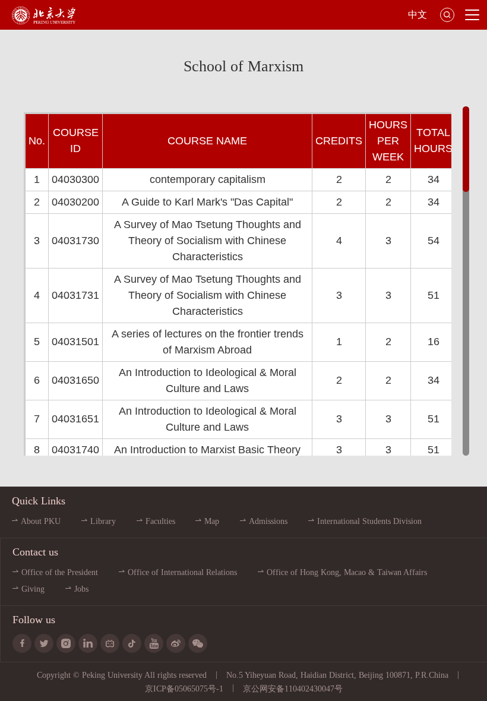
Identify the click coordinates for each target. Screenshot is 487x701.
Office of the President (59, 572)
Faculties (160, 521)
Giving (33, 589)
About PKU (41, 521)
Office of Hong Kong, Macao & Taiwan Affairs (347, 572)
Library (103, 521)
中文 (417, 15)
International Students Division (369, 521)
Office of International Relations (182, 572)
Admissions (268, 521)
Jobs (81, 589)
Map (211, 521)
